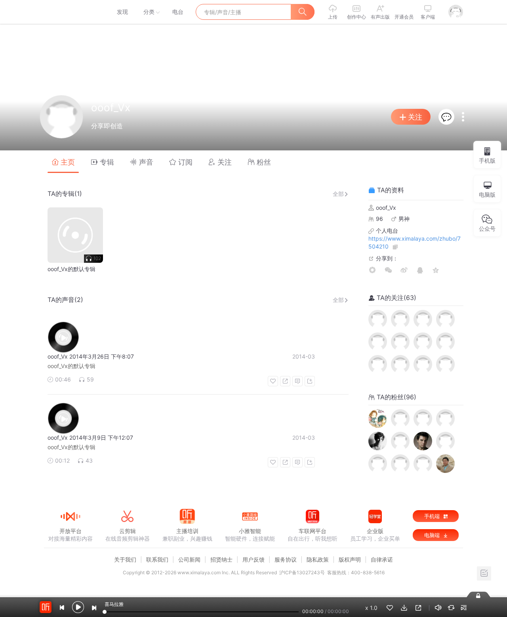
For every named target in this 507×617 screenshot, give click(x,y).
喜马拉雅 (70, 12)
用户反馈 (253, 559)
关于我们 (125, 559)
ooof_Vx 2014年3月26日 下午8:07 (91, 356)
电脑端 (432, 535)
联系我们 (157, 559)
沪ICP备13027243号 (302, 572)
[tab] (63, 161)
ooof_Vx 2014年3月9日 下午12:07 (90, 437)
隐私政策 (318, 559)
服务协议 (285, 559)
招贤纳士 (221, 559)
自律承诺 (382, 559)
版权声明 (350, 559)
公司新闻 (189, 559)
